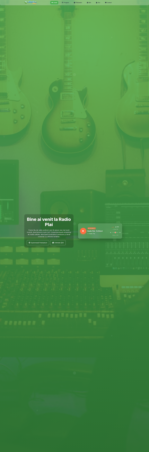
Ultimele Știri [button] (59, 243)
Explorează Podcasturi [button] (39, 243)
